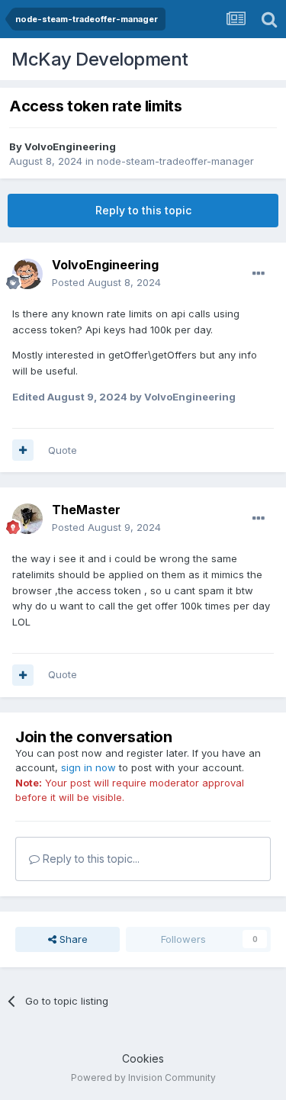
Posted (106, 282)
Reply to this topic (143, 210)
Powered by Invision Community (143, 1077)
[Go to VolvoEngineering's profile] (27, 274)
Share (72, 939)
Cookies (143, 1058)
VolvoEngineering (70, 146)
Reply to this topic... (90, 858)
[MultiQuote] (23, 450)
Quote (62, 450)
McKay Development (99, 59)
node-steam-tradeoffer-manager (175, 161)
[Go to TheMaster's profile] (27, 518)
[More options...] (258, 274)
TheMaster (86, 509)
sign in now (88, 767)
